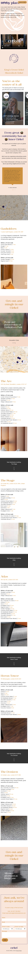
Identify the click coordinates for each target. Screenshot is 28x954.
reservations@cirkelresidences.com (16, 913)
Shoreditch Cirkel (14, 73)
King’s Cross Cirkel (14, 70)
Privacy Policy (19, 950)
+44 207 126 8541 (15, 911)
